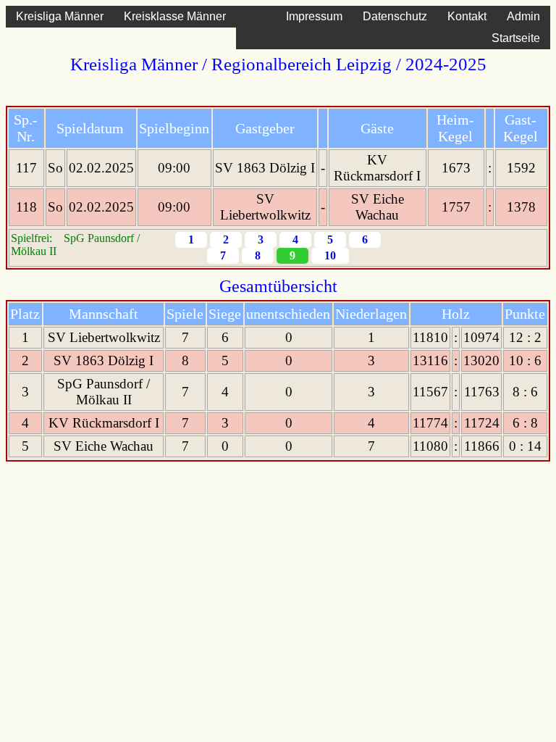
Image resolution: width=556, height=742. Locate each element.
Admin (523, 16)
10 (330, 255)
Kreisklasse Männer (175, 16)
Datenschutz (395, 16)
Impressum (314, 16)
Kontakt (466, 16)
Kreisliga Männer (60, 16)
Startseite (516, 38)
